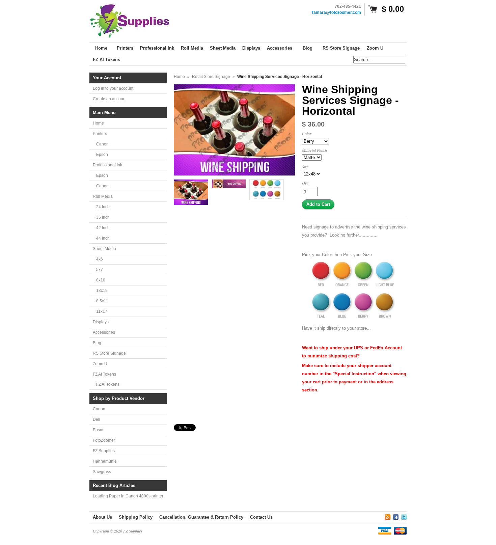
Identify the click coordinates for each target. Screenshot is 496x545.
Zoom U (100, 363)
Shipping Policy (136, 517)
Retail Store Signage (211, 76)
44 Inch (103, 238)
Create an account (110, 99)
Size (305, 166)
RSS (387, 516)
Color (306, 133)
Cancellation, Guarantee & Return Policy (201, 517)
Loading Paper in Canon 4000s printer (128, 496)
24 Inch (103, 207)
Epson (102, 154)
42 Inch (103, 227)
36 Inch (103, 217)
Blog (97, 342)
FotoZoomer (104, 440)
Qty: (305, 183)
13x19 (102, 290)
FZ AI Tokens (104, 374)
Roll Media (103, 196)
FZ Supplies (104, 450)
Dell (96, 419)
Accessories (104, 332)
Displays (101, 322)
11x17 (101, 311)
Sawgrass (102, 471)
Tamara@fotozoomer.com (336, 12)
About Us (102, 517)
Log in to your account (113, 88)
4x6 (99, 259)
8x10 (100, 280)
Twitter (404, 516)
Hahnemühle (105, 461)
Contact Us (261, 517)
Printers (100, 133)
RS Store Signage (109, 353)
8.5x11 (102, 301)
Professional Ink (107, 165)
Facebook (395, 516)
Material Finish (314, 150)
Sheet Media (104, 248)
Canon (102, 144)
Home (98, 123)
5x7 (99, 269)
